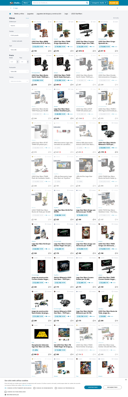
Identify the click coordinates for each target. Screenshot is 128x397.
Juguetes (30, 14)
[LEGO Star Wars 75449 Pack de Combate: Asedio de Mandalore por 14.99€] (41, 171)
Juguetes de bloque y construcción (49, 14)
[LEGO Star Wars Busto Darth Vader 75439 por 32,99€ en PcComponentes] (41, 70)
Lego (16, 8)
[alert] (64, 387)
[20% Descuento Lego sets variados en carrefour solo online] (63, 137)
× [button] (126, 379)
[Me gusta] (33, 51)
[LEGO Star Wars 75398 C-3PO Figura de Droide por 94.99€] (108, 103)
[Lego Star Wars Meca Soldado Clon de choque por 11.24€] (86, 373)
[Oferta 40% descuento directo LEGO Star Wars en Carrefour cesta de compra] (86, 137)
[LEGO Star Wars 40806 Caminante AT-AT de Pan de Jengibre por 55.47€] (41, 36)
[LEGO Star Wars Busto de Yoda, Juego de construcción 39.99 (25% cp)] (108, 306)
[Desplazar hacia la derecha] (10, 8)
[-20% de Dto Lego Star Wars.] (86, 171)
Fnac (77, 275)
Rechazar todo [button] (112, 387)
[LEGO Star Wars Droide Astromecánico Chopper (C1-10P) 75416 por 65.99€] (108, 70)
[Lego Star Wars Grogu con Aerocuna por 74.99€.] (86, 205)
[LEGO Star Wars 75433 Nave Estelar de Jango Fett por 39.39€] (86, 339)
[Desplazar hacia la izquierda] (117, 8)
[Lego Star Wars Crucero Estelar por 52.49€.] (86, 272)
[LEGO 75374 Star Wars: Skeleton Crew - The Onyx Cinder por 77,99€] (108, 205)
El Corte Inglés (57, 241)
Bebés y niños (19, 14)
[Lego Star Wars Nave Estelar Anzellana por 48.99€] (63, 103)
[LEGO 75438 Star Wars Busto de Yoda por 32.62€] (41, 205)
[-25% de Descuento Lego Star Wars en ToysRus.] (63, 171)
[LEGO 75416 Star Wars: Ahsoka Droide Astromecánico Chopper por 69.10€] (41, 373)
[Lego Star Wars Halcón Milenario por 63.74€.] (86, 306)
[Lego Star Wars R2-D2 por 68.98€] (41, 238)
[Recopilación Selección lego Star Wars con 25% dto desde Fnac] (41, 339)
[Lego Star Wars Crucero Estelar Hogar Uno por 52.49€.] (63, 238)
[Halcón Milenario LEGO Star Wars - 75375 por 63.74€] (63, 272)
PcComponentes (102, 39)
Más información (26, 385)
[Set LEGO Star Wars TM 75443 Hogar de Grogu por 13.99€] (63, 339)
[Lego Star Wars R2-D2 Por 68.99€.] (63, 205)
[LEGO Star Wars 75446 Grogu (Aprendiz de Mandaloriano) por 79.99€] (63, 36)
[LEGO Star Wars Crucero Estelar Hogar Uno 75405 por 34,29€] (86, 36)
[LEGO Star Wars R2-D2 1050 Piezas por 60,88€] (41, 103)
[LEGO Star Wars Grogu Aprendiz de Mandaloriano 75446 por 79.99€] (108, 36)
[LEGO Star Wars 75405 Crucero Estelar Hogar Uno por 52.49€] (108, 272)
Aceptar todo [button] (93, 387)
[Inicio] (10, 14)
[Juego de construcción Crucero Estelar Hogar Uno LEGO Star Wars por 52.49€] (41, 272)
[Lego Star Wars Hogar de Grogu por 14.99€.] (63, 373)
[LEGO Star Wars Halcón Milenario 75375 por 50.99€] (108, 137)
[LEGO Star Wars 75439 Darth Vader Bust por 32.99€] (63, 70)
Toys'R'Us (78, 39)
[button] (43, 395)
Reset (27, 18)
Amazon (34, 39)
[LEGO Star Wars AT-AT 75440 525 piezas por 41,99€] (86, 103)
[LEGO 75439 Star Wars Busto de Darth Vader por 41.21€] (108, 171)
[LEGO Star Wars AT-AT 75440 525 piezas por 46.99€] (41, 137)
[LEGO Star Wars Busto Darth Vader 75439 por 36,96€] (86, 70)
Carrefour (100, 140)
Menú (26, 3)
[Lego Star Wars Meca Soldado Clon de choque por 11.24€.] (108, 373)
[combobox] (19, 81)
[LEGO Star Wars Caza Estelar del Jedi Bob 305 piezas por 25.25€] (108, 339)
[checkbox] (10, 41)
